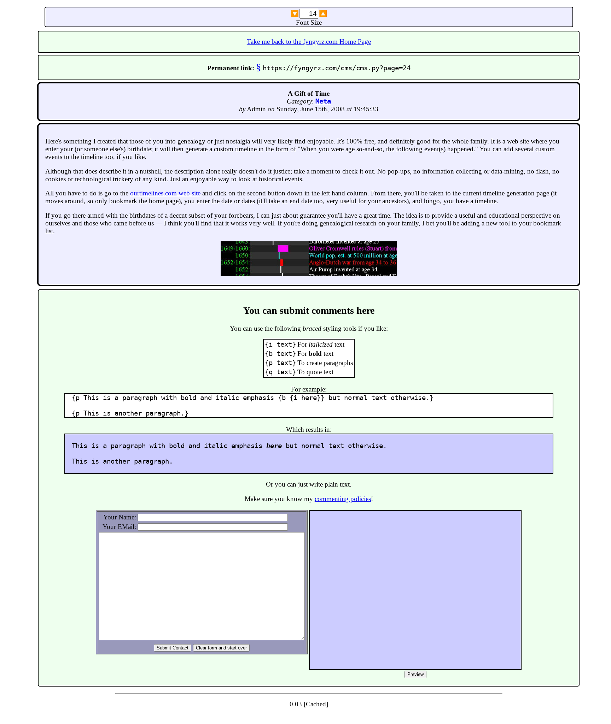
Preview (415, 674)
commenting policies (343, 498)
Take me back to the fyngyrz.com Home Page (309, 41)
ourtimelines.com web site (165, 193)
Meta (323, 101)
